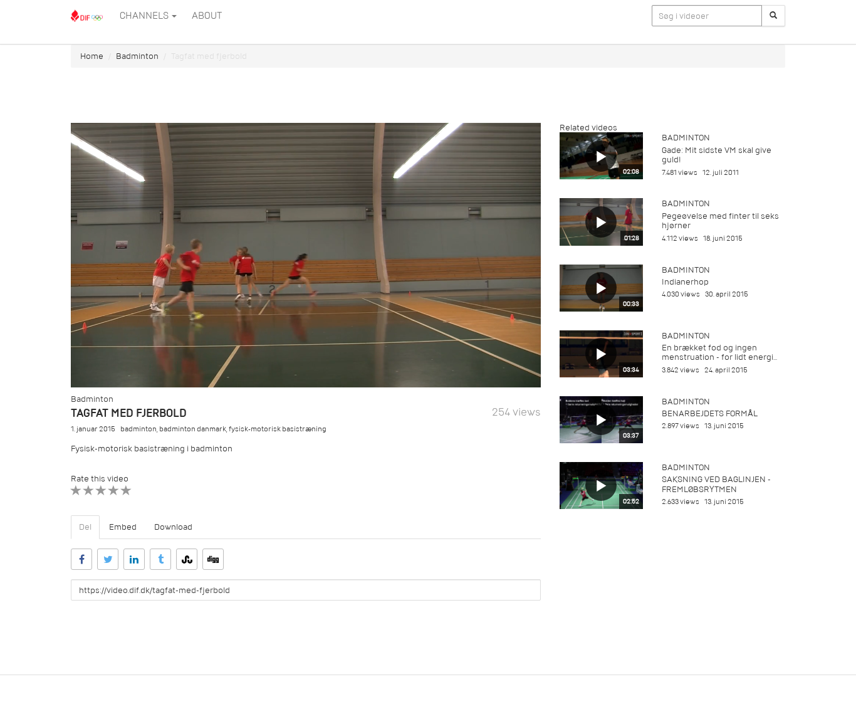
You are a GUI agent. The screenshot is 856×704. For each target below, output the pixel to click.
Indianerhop (685, 282)
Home (91, 56)
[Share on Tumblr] (160, 559)
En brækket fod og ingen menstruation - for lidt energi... (719, 352)
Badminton (137, 56)
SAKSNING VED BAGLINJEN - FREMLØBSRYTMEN (716, 484)
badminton (138, 429)
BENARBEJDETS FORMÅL (710, 413)
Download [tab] (173, 527)
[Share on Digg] (213, 559)
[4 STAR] (113, 490)
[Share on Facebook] (81, 559)
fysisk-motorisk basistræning (277, 429)
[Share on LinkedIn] (134, 559)
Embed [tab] (123, 527)
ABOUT (207, 16)
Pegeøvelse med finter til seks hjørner (720, 220)
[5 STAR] (126, 490)
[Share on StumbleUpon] (186, 559)
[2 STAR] (88, 490)
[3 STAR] (101, 490)
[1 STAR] (76, 490)
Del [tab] (85, 527)
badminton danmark (192, 429)
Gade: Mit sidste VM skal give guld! (716, 154)
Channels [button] (145, 16)
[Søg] (773, 15)
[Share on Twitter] (107, 559)
